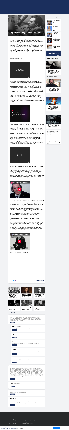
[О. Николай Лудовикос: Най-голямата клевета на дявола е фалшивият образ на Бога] (53, 83)
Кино (47, 94)
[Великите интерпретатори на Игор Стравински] (26, 303)
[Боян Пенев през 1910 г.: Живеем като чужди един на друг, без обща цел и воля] (53, 65)
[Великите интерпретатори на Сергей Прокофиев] (39, 303)
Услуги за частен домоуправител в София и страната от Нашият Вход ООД (53, 142)
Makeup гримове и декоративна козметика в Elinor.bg (52, 132)
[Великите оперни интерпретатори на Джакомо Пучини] (14, 290)
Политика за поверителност (27, 413)
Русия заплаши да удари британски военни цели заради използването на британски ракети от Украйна (56, 28)
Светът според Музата (24, 422)
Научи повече (64, 427)
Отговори (12, 322)
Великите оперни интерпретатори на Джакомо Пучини (12, 295)
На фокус (17, 7)
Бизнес (32, 423)
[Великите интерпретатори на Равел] (14, 303)
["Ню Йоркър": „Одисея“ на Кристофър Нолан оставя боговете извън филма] (53, 101)
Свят (29, 7)
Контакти (14, 413)
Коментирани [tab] (55, 17)
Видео (22, 419)
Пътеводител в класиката (25, 423)
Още (32, 7)
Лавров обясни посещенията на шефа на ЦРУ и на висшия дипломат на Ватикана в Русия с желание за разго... (56, 40)
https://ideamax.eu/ (50, 136)
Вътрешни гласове (51, 76)
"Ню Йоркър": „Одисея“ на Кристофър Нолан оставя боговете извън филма (53, 107)
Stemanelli (49, 134)
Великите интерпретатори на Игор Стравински (26, 308)
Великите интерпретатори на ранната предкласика (26, 295)
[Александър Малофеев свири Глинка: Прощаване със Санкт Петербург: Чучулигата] (53, 119)
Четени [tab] (49, 17)
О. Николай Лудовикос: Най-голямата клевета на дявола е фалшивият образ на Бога (53, 89)
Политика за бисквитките (38, 413)
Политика (25, 7)
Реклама (9, 413)
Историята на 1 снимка (24, 420)
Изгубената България (52, 58)
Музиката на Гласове (52, 112)
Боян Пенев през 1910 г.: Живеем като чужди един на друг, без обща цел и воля (53, 71)
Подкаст (21, 7)
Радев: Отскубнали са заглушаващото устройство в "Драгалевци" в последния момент (56, 34)
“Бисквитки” (20, 427)
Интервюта (15, 422)
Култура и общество (16, 419)
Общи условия (19, 413)
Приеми (56, 427)
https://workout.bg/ (50, 139)
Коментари (14, 423)
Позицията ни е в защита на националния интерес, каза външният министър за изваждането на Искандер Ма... (56, 47)
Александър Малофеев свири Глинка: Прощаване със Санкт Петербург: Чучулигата (53, 125)
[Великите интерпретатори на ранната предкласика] (26, 290)
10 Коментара (40, 280)
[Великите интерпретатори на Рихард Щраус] (39, 290)
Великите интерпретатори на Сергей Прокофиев (39, 308)
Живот (32, 419)
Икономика (14, 420)
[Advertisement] (47, 7)
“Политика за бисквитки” (11, 428)
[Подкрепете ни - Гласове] (53, 53)
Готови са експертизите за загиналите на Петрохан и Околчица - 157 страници (56, 21)
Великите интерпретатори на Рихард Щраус (39, 295)
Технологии (40, 419)
